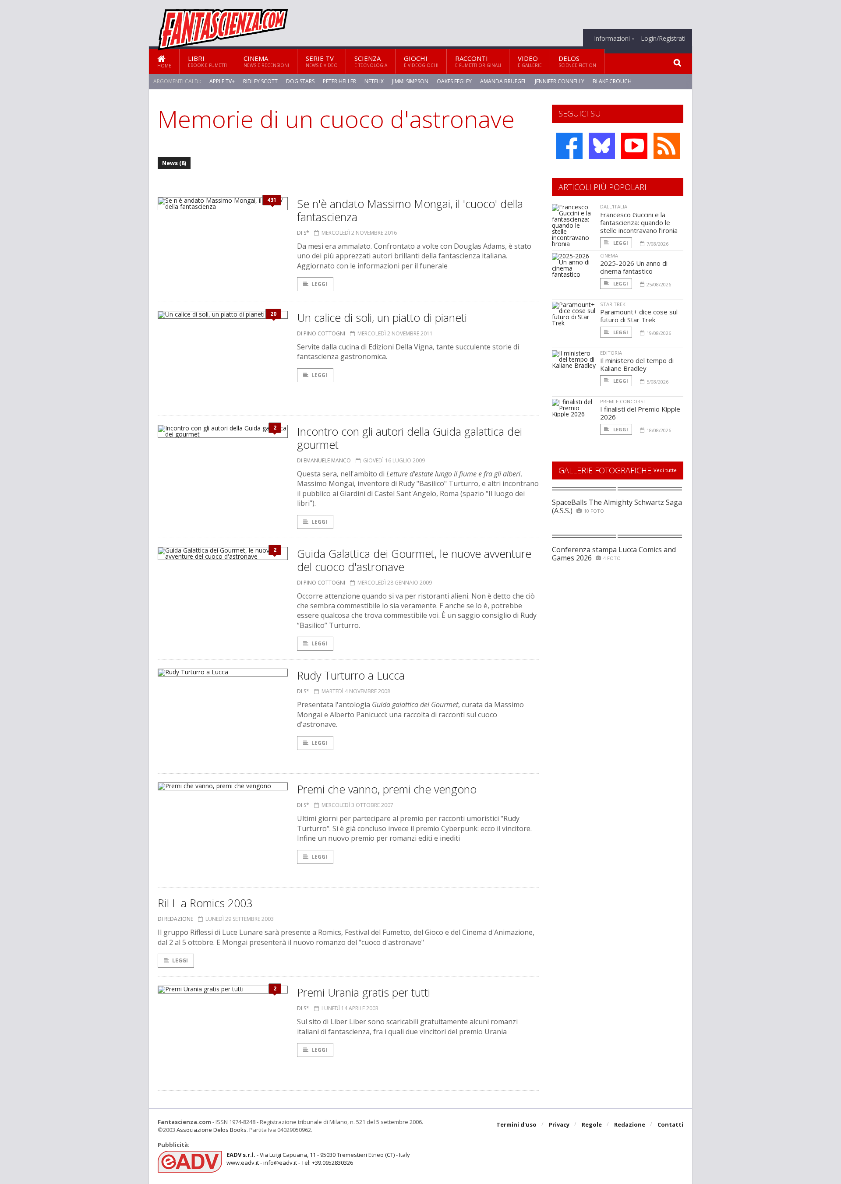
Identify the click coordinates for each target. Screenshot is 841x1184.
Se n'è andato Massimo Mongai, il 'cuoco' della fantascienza (410, 210)
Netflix (374, 81)
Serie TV (322, 61)
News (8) (174, 163)
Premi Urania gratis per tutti (363, 992)
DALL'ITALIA (613, 206)
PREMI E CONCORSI (622, 401)
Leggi (319, 284)
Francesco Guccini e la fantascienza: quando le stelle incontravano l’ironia (639, 222)
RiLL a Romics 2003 (205, 902)
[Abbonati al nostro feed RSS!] (667, 146)
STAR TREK (612, 304)
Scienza (370, 61)
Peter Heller (339, 81)
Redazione (629, 1124)
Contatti (670, 1124)
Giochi (421, 61)
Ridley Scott (260, 81)
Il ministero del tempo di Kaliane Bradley (637, 364)
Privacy (559, 1124)
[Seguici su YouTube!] (634, 146)
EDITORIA (611, 352)
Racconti (478, 61)
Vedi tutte (665, 470)
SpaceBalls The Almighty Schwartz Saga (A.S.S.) (617, 506)
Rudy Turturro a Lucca (351, 675)
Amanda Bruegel (503, 81)
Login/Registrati (663, 38)
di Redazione (175, 919)
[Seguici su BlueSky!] (602, 146)
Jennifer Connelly (559, 81)
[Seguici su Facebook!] (569, 146)
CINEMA (609, 255)
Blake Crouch (612, 81)
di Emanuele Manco (324, 460)
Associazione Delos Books (212, 1130)
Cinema (266, 61)
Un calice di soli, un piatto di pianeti (382, 317)
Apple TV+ (222, 81)
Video (530, 61)
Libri (207, 61)
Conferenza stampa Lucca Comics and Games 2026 (614, 554)
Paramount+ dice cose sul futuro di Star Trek (639, 315)
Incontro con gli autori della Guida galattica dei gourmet (409, 438)
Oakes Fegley (454, 81)
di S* (303, 232)
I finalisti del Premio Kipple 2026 (640, 413)
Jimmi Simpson (410, 81)
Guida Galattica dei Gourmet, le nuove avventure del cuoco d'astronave (414, 560)
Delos (577, 61)
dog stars (300, 81)
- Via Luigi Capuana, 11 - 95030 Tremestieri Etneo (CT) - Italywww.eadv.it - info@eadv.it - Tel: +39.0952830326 (318, 1158)
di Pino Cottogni (321, 333)
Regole (592, 1124)
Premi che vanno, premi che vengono (387, 789)
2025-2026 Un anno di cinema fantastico (634, 267)
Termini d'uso (516, 1124)
